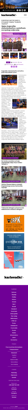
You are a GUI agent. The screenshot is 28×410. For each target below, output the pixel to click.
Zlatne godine (14, 313)
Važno (8, 49)
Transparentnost (14, 349)
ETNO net (14, 320)
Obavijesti (14, 309)
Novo (4, 49)
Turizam (14, 301)
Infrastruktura (14, 335)
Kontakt (14, 377)
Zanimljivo (14, 49)
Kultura (14, 299)
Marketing (14, 372)
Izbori (14, 337)
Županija (14, 294)
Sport (8, 62)
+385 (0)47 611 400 (14, 385)
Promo (14, 323)
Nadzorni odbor (14, 359)
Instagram (14, 393)
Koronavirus (14, 340)
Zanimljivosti (14, 325)
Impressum (14, 375)
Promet (14, 330)
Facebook (14, 389)
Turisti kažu (14, 311)
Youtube (14, 397)
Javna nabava (14, 362)
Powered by (14, 406)
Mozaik (14, 306)
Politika (14, 297)
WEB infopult (14, 318)
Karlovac (14, 292)
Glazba (14, 332)
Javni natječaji (14, 364)
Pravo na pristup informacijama (14, 347)
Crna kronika (14, 328)
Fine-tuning (14, 316)
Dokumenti (14, 352)
